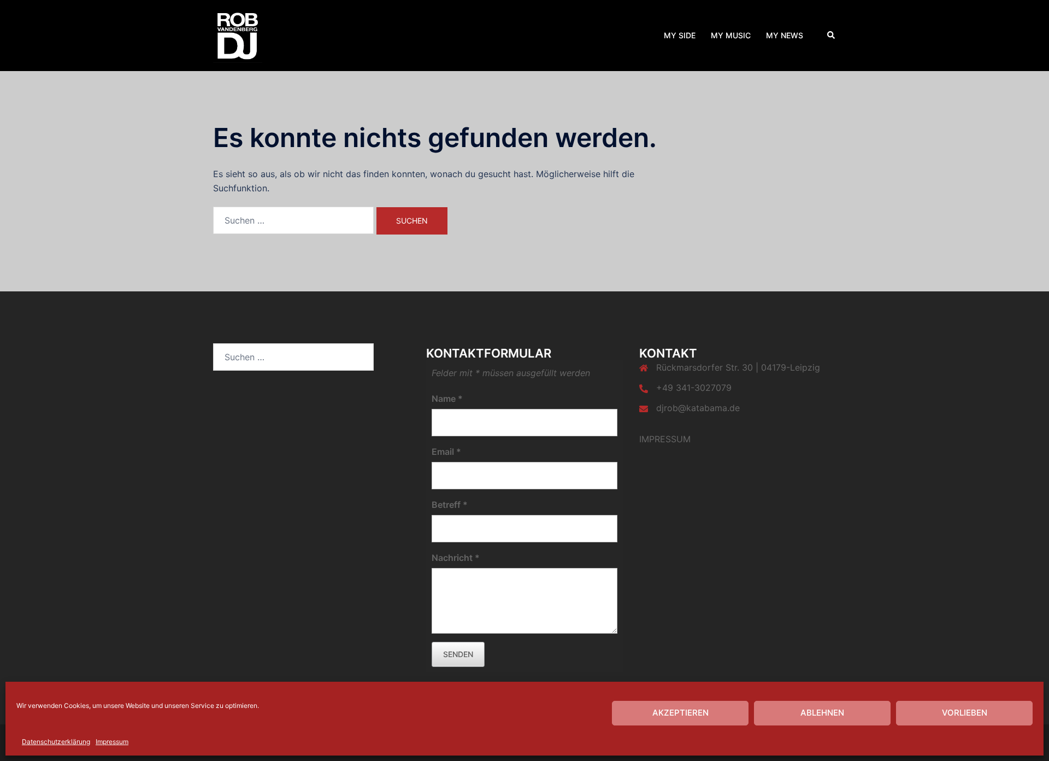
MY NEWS (784, 35)
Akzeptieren (680, 712)
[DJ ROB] (237, 34)
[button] (831, 35)
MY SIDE (680, 35)
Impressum (112, 741)
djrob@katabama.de (698, 407)
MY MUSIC (731, 35)
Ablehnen (822, 712)
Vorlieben (964, 712)
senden (458, 654)
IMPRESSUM (665, 439)
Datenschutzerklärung (56, 741)
